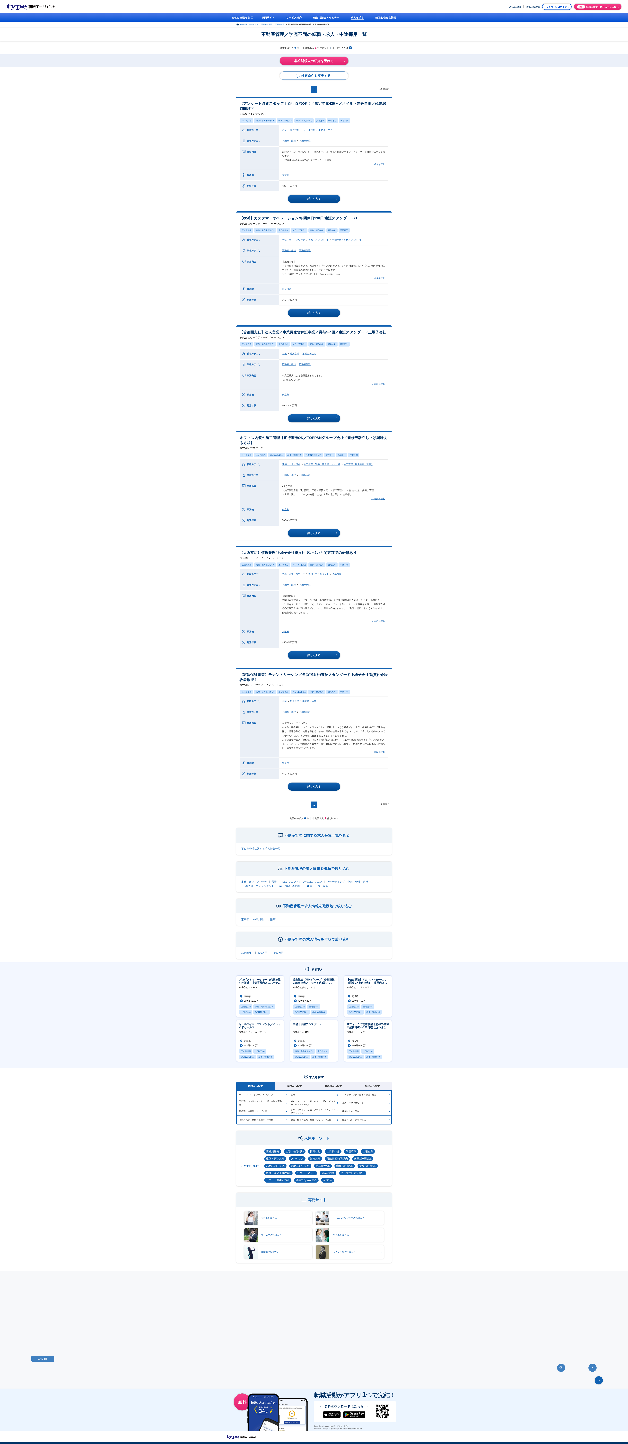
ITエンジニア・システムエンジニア (301, 881)
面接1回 (327, 1180)
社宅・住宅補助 (294, 1151)
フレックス (297, 1158)
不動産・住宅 (325, 130)
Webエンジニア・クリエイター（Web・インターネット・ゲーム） (313, 1103)
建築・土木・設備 (291, 464)
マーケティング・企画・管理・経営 (347, 881)
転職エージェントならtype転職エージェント (241, 1437)
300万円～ (247, 952)
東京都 (285, 175)
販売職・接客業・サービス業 (253, 1111)
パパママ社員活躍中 (352, 1173)
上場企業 (368, 1151)
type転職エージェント (249, 24)
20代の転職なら (341, 1235)
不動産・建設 (266, 24)
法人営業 (294, 353)
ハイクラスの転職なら (344, 1252)
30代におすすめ (300, 1165)
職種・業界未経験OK (265, 121)
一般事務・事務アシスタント (347, 239)
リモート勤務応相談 (278, 1180)
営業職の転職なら (270, 1252)
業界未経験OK (367, 1165)
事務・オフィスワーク (293, 239)
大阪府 (285, 631)
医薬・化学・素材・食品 (354, 1119)
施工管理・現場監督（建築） (358, 464)
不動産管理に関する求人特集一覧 (260, 848)
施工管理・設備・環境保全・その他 (322, 464)
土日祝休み (283, 230)
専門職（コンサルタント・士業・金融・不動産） (274, 886)
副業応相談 (328, 1173)
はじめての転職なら (271, 1235)
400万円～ (264, 952)
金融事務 (336, 574)
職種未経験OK (344, 1165)
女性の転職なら (269, 1218)
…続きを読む (378, 164)
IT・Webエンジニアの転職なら (349, 1218)
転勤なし (332, 121)
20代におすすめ (275, 1165)
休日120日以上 (285, 121)
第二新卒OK (323, 1165)
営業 (284, 130)
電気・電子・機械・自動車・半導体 (256, 1119)
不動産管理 (279, 24)
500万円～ (280, 952)
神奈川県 (286, 289)
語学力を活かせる (306, 1180)
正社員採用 (247, 121)
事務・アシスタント (318, 239)
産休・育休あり (317, 230)
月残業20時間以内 (304, 121)
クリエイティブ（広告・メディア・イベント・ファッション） (313, 1111)
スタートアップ (306, 1173)
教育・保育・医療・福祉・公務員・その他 (311, 1119)
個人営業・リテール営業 (302, 130)
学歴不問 (344, 121)
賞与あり (320, 121)
